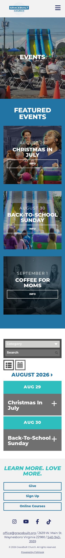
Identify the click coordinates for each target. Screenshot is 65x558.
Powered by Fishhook (32, 552)
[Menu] (58, 6)
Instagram (15, 522)
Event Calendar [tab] (20, 365)
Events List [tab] (8, 365)
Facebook (38, 522)
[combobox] (32, 344)
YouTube (27, 522)
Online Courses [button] (32, 506)
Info (32, 163)
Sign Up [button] (32, 496)
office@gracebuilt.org (19, 533)
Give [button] (32, 486)
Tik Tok (50, 523)
